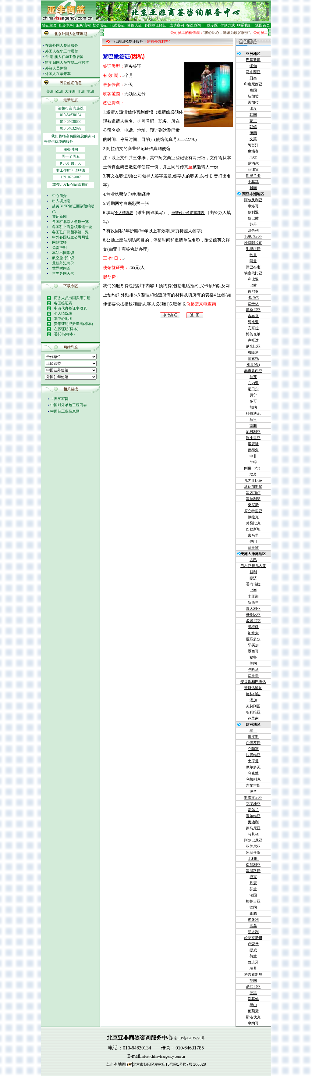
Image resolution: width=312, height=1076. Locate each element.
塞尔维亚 (253, 816)
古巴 (253, 560)
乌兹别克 (253, 779)
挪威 (253, 950)
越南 (253, 188)
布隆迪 (253, 352)
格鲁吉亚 (253, 901)
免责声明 (59, 247)
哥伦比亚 (253, 615)
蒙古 (253, 121)
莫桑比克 (253, 523)
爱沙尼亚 (253, 987)
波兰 (253, 791)
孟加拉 (253, 102)
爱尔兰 (253, 810)
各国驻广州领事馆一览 (70, 232)
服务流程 (83, 25)
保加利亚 (253, 865)
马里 (253, 419)
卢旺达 (253, 340)
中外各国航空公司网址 (70, 237)
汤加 (253, 700)
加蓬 (253, 377)
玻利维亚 (253, 712)
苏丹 (253, 224)
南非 (253, 426)
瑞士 (253, 730)
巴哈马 (253, 669)
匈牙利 (253, 919)
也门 (253, 541)
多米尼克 (253, 621)
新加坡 (253, 96)
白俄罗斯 (253, 743)
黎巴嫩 (253, 218)
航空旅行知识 (63, 258)
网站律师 (59, 242)
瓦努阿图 (253, 706)
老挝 (253, 157)
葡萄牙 (253, 1011)
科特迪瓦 (253, 413)
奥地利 (253, 822)
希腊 (253, 913)
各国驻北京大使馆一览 (70, 222)
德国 (253, 907)
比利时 (253, 858)
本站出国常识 (63, 253)
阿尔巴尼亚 (253, 840)
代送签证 (117, 25)
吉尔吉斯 (253, 785)
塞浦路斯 (253, 871)
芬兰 (253, 889)
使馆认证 (134, 25)
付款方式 (227, 25)
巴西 (253, 590)
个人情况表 (124, 213)
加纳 (253, 407)
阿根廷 (253, 627)
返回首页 (262, 25)
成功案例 (176, 25)
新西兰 (253, 602)
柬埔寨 (253, 151)
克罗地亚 (253, 804)
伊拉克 (253, 517)
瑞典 (253, 968)
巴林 (253, 285)
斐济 (253, 578)
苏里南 (253, 718)
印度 (253, 108)
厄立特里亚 (253, 511)
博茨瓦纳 (253, 334)
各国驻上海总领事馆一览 (72, 227)
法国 (253, 895)
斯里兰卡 (253, 175)
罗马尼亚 (253, 828)
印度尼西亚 (253, 84)
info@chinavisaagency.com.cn (163, 1056)
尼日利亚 (253, 432)
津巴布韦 (253, 267)
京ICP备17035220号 (189, 1038)
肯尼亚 (253, 291)
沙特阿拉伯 (253, 243)
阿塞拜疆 (253, 852)
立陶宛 (253, 749)
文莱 (253, 139)
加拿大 (253, 633)
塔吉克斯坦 (253, 974)
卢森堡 (253, 944)
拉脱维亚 (253, 755)
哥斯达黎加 (253, 688)
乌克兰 (253, 773)
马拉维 (253, 547)
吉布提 (253, 316)
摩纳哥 (253, 1023)
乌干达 (253, 304)
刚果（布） (253, 468)
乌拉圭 (253, 676)
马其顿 (253, 834)
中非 (253, 456)
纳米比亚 (253, 346)
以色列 (253, 230)
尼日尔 (253, 389)
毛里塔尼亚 (253, 236)
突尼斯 (253, 505)
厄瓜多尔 (253, 639)
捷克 (253, 877)
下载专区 (210, 25)
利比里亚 (253, 438)
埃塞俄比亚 (253, 273)
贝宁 (253, 395)
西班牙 (253, 962)
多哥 (253, 401)
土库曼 (253, 761)
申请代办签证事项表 (188, 213)
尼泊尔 (253, 163)
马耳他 (253, 999)
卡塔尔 (253, 297)
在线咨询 (193, 25)
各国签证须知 (155, 25)
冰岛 (253, 926)
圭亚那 (253, 596)
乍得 (253, 462)
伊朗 (253, 133)
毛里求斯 (253, 249)
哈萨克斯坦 (253, 938)
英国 (253, 980)
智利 (253, 572)
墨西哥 (253, 651)
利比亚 (253, 279)
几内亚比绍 (253, 480)
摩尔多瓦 (253, 767)
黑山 (253, 1005)
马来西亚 (253, 72)
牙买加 (253, 645)
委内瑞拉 (253, 584)
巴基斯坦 (253, 60)
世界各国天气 (63, 273)
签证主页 (49, 25)
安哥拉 (253, 328)
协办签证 (100, 25)
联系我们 (244, 25)
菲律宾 (253, 169)
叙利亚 (253, 212)
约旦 (253, 255)
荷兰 (253, 956)
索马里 (253, 535)
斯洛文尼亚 (253, 797)
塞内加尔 (253, 493)
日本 (253, 78)
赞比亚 (253, 322)
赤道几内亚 (253, 371)
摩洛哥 (253, 206)
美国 (253, 663)
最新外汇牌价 (63, 263)
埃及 (253, 474)
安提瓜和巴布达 (253, 682)
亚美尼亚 (253, 846)
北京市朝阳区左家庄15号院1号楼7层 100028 (169, 1064)
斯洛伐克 (253, 1017)
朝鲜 (253, 127)
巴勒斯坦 (253, 529)
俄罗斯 (253, 737)
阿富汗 (253, 145)
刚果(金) (253, 365)
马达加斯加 (253, 486)
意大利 (253, 932)
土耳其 (253, 182)
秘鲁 (253, 657)
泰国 (253, 90)
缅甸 (253, 66)
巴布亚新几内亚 (253, 566)
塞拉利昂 (253, 499)
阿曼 (253, 261)
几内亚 (253, 383)
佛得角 (253, 450)
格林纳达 (253, 694)
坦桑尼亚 (253, 310)
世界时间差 (61, 268)
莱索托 (253, 358)
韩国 (253, 115)
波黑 (253, 993)
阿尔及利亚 (253, 200)
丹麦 (253, 883)
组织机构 (66, 25)
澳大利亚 (253, 608)
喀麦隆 (253, 444)
